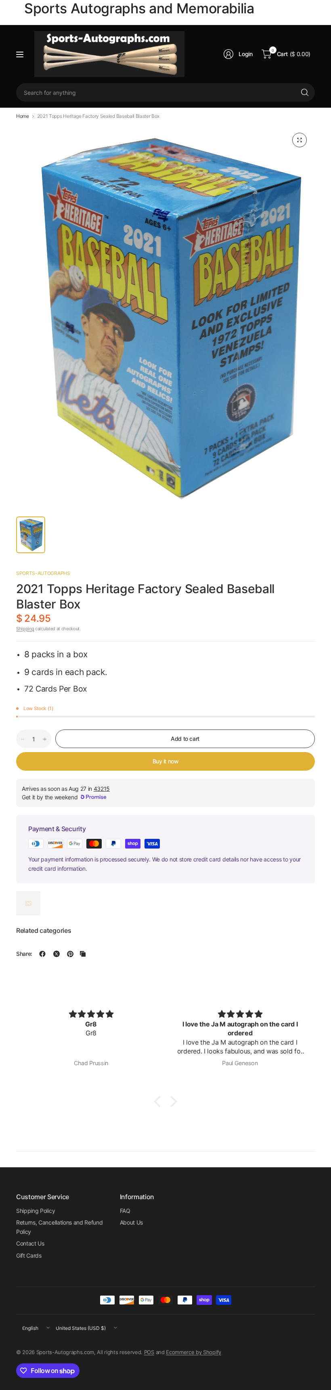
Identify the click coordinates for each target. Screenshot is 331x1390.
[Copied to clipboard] (83, 954)
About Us (131, 1222)
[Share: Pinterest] (70, 954)
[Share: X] (56, 954)
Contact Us (30, 1243)
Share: (24, 954)
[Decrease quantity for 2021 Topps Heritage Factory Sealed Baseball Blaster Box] (23, 739)
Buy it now (166, 761)
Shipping (25, 628)
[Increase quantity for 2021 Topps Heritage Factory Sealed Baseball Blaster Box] (45, 739)
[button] (159, 1101)
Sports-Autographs (43, 573)
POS (149, 1352)
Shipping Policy (35, 1210)
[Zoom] (299, 140)
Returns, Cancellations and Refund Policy (59, 1227)
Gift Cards (29, 1255)
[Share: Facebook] (42, 954)
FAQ (125, 1210)
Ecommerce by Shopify (193, 1352)
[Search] (305, 92)
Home (22, 116)
